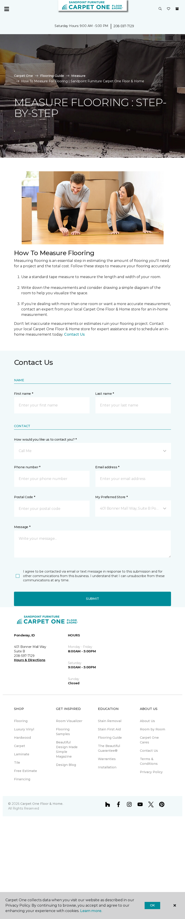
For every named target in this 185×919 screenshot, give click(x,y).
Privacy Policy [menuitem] (151, 772)
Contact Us (74, 334)
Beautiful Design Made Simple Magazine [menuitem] (67, 749)
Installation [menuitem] (107, 767)
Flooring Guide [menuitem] (110, 738)
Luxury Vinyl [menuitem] (24, 729)
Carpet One (23, 76)
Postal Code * (24, 497)
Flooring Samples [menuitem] (63, 731)
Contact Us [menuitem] (149, 751)
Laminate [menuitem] (21, 754)
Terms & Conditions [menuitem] (149, 761)
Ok (152, 905)
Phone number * (27, 467)
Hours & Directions (29, 660)
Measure (78, 76)
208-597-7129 (123, 26)
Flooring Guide (52, 76)
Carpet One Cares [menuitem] (149, 740)
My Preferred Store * (111, 497)
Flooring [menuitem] (21, 721)
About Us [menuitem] (147, 721)
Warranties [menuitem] (107, 759)
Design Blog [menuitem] (66, 765)
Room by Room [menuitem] (152, 729)
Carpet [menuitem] (19, 746)
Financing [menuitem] (22, 779)
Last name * (104, 393)
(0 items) (177, 8)
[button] (160, 9)
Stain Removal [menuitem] (109, 721)
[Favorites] (168, 9)
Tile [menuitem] (17, 763)
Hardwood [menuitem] (22, 738)
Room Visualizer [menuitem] (69, 721)
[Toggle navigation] (6, 9)
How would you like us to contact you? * (45, 439)
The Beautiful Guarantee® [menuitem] (109, 748)
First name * (23, 393)
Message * (22, 527)
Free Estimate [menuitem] (25, 771)
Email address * (107, 467)
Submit (92, 599)
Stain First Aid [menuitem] (109, 729)
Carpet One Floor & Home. (41, 804)
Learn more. (91, 911)
